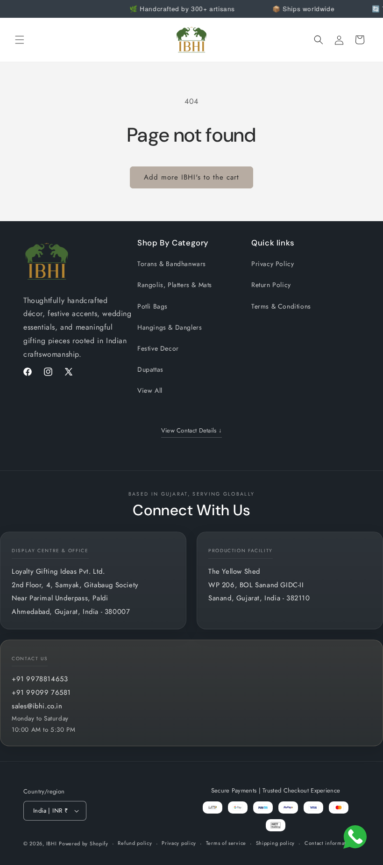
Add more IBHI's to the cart (191, 177)
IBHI (51, 843)
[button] (19, 39)
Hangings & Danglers (169, 327)
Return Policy (271, 284)
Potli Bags (152, 306)
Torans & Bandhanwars (171, 263)
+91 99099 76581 (41, 692)
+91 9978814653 (40, 679)
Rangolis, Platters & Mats (174, 284)
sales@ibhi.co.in (37, 706)
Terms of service (226, 843)
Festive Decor (158, 348)
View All (150, 390)
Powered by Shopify (83, 843)
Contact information (329, 843)
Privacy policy (179, 843)
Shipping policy (275, 843)
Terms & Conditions (281, 306)
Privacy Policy (272, 263)
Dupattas (150, 369)
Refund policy (135, 843)
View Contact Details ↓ (191, 430)
